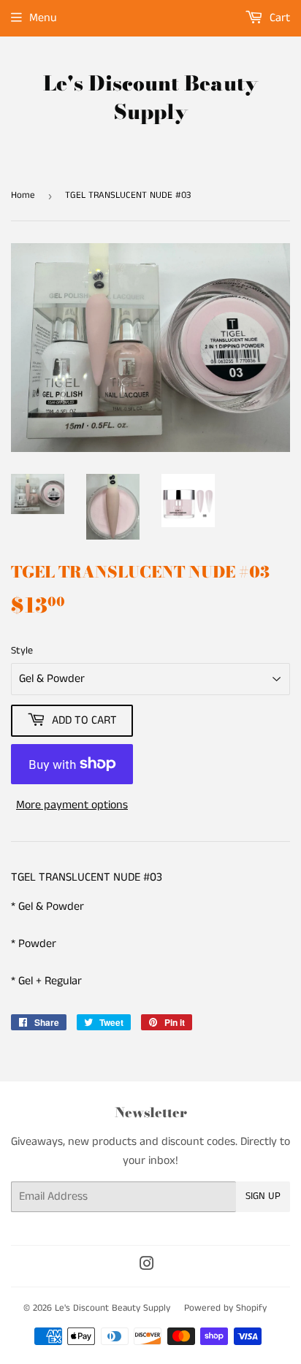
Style (22, 650)
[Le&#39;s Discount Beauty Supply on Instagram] (147, 1265)
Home (23, 195)
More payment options (72, 805)
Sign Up (263, 1196)
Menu (43, 17)
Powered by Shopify (225, 1308)
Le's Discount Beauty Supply (150, 97)
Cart (278, 17)
